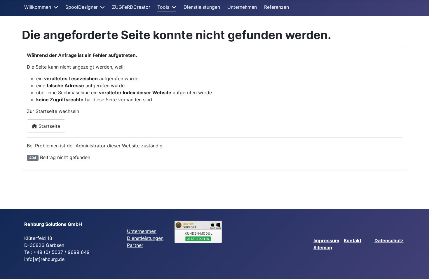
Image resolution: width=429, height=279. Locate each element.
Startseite (48, 126)
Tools (163, 7)
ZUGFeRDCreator (131, 7)
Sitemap (322, 247)
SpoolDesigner (81, 7)
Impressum (326, 240)
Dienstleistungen (202, 7)
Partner (135, 245)
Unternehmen (242, 7)
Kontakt (352, 240)
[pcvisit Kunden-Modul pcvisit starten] (198, 232)
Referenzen (276, 7)
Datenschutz (389, 240)
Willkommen (37, 7)
